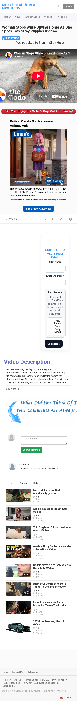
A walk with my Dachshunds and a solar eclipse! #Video (52, 548)
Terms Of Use (31, 680)
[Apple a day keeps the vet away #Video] (18, 514)
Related (37, 483)
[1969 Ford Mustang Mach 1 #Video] (18, 626)
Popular (6, 17)
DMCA (45, 680)
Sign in (68, 6)
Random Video (32, 17)
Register (6, 680)
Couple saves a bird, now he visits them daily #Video (52, 567)
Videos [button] (48, 17)
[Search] (59, 6)
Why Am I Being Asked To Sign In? (41, 683)
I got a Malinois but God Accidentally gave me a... (47, 492)
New (17, 17)
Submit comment (31, 450)
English (67, 697)
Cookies (15, 683)
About (17, 680)
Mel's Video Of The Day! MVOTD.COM (18, 6)
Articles (62, 17)
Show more (12, 389)
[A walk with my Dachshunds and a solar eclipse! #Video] (18, 551)
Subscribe (53, 343)
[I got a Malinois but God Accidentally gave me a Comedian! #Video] (18, 495)
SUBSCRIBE (9, 686)
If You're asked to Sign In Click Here (38, 42)
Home (5, 672)
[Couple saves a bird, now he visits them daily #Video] (18, 570)
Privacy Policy (59, 680)
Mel (37, 497)
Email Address (55, 275)
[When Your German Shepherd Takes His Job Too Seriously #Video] (18, 589)
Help (5, 683)
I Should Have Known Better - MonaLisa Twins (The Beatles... (51, 604)
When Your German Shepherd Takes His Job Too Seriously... (50, 585)
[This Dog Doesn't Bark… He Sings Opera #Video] (18, 532)
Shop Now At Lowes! (38, 208)
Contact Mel (18, 672)
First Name (55, 261)
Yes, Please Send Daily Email (57, 326)
